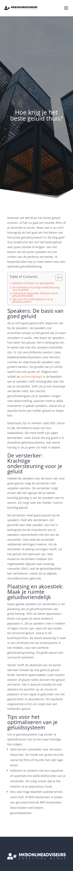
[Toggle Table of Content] (56, 277)
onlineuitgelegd (31, 376)
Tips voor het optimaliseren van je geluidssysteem (32, 300)
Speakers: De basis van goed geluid (33, 283)
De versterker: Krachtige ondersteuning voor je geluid (35, 288)
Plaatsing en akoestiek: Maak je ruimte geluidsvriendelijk (35, 294)
